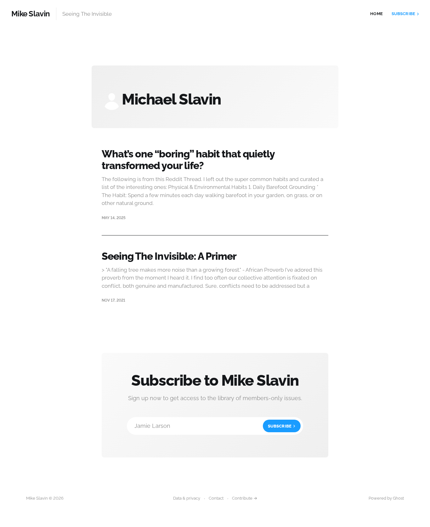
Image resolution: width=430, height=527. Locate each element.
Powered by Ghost (386, 498)
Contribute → (244, 498)
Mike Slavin (30, 14)
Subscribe (403, 13)
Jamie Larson (212, 425)
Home (376, 13)
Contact (216, 498)
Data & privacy (186, 498)
